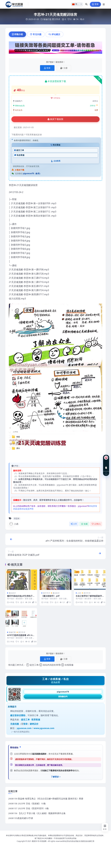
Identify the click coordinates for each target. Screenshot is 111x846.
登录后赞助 (20, 715)
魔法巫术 (12, 593)
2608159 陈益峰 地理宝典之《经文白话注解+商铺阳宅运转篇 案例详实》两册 (45, 798)
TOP (106, 474)
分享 (75, 524)
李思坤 (16, 518)
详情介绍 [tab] (18, 34)
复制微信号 (63, 696)
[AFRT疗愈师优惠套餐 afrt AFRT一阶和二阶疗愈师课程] (21, 618)
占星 (79, 593)
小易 (16, 523)
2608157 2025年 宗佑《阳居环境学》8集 (28, 808)
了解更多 (55, 776)
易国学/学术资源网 (39, 841)
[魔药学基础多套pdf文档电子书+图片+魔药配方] (21, 579)
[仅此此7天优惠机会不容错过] (55, 48)
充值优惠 (14, 723)
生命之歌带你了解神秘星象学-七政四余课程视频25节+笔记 (89, 597)
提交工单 (20, 150)
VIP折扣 (56, 98)
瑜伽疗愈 (47, 19)
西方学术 (56, 19)
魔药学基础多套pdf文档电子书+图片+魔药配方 (21, 597)
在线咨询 (106, 465)
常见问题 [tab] (37, 34)
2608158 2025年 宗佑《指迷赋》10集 (27, 803)
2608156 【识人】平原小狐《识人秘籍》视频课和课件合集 (37, 813)
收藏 (86, 524)
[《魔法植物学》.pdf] (55, 579)
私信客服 (20, 155)
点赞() (97, 524)
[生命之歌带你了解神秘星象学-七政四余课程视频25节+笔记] (90, 579)
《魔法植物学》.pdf (50, 595)
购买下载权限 (56, 119)
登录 (97, 4)
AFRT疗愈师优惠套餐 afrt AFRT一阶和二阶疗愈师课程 (21, 636)
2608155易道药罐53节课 (20, 818)
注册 (65, 68)
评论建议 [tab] (56, 34)
